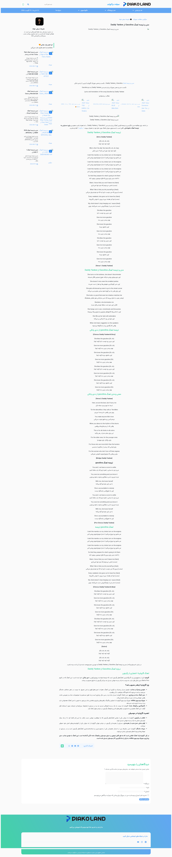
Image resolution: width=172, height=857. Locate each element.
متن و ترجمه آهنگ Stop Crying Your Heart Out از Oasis (32, 113)
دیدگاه (146, 784)
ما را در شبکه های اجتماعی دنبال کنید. (135, 836)
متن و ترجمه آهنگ (128, 83)
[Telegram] (146, 842)
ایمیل (146, 791)
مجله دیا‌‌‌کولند (113, 4)
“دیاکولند (81, 128)
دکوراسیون (84, 10)
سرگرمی (145, 19)
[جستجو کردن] (28, 4)
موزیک (135, 19)
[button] (78, 745)
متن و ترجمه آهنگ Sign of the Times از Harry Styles (31, 54)
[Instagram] (142, 842)
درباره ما (58, 10)
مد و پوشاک (111, 10)
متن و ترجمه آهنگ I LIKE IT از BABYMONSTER (32, 152)
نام (147, 787)
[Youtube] (138, 842)
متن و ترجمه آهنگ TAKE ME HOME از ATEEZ (32, 74)
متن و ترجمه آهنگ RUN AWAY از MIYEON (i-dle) (31, 132)
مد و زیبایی (138, 10)
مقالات (140, 19)
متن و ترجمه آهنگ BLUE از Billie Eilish (101, 104)
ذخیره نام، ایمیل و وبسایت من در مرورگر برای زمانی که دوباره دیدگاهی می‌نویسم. (120, 795)
